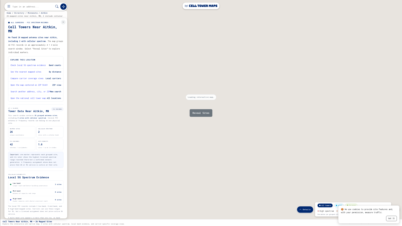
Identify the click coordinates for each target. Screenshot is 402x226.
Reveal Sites (201, 113)
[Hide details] (63, 22)
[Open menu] (9, 6)
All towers (326, 205)
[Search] (56, 7)
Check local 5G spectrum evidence (28, 65)
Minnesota (33, 13)
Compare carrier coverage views (27, 78)
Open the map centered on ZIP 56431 (29, 85)
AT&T (340, 205)
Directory (19, 13)
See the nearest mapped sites (26, 72)
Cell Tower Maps (202, 5)
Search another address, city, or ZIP (30, 91)
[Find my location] (63, 6)
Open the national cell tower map (28, 98)
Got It (391, 218)
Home (9, 13)
